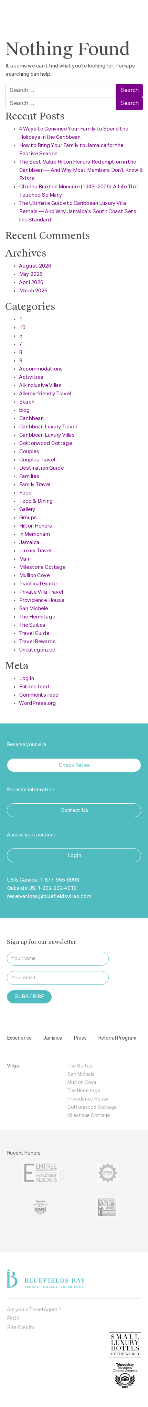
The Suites (32, 625)
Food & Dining (36, 501)
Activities (31, 377)
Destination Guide (41, 468)
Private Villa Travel (41, 592)
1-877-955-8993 (59, 880)
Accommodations (41, 369)
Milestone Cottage (42, 567)
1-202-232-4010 (56, 888)
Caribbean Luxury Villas (47, 435)
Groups (28, 517)
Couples (29, 451)
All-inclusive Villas (40, 385)
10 (22, 327)
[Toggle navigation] (131, 14)
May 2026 (30, 274)
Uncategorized (37, 650)
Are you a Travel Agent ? (34, 1309)
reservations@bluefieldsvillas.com (49, 896)
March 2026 (33, 290)
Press (80, 1038)
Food (25, 493)
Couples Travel (37, 459)
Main (24, 559)
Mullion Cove (34, 575)
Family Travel (34, 484)
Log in (26, 678)
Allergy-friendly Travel (45, 393)
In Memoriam (34, 534)
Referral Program (117, 1038)
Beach (26, 402)
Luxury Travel (35, 550)
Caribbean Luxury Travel (47, 426)
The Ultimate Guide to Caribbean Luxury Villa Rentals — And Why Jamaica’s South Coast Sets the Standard (77, 211)
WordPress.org (37, 703)
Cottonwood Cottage (45, 443)
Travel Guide (34, 633)
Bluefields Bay (43, 15)
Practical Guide (37, 583)
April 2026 (31, 282)
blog (24, 410)
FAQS (13, 1318)
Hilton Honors (35, 526)
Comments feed (39, 695)
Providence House (41, 600)
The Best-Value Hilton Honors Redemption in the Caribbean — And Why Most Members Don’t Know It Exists (81, 170)
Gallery (27, 509)
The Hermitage (37, 616)
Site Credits (21, 1327)
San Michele (33, 608)
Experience (19, 1038)
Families (29, 476)
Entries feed (34, 686)
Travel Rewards (37, 641)
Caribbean (31, 418)
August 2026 (35, 266)
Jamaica (29, 542)
